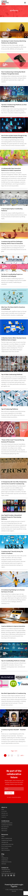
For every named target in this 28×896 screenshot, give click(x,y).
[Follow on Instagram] (14, 875)
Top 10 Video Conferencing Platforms (11, 374)
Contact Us (3, 817)
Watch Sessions (4, 848)
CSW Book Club (4, 842)
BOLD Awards (4, 828)
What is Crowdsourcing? (6, 838)
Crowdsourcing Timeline (6, 840)
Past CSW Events (5, 826)
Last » (22, 755)
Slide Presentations (5, 850)
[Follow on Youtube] (11, 875)
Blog (2, 856)
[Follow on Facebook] (2, 875)
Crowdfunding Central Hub (7, 844)
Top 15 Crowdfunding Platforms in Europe (13, 661)
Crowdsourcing (4, 858)
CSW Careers (4, 830)
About (2, 809)
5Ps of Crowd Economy (6, 846)
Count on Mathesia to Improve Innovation (13, 626)
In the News (4, 811)
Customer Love (4, 815)
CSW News (3, 863)
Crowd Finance (4, 859)
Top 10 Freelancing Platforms (9, 409)
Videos (2, 836)
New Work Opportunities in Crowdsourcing (13, 693)
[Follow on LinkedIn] (8, 875)
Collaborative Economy (6, 861)
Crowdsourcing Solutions (6, 824)
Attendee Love (4, 813)
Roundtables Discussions (6, 822)
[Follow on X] (5, 875)
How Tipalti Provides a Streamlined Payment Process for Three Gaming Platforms (11, 517)
